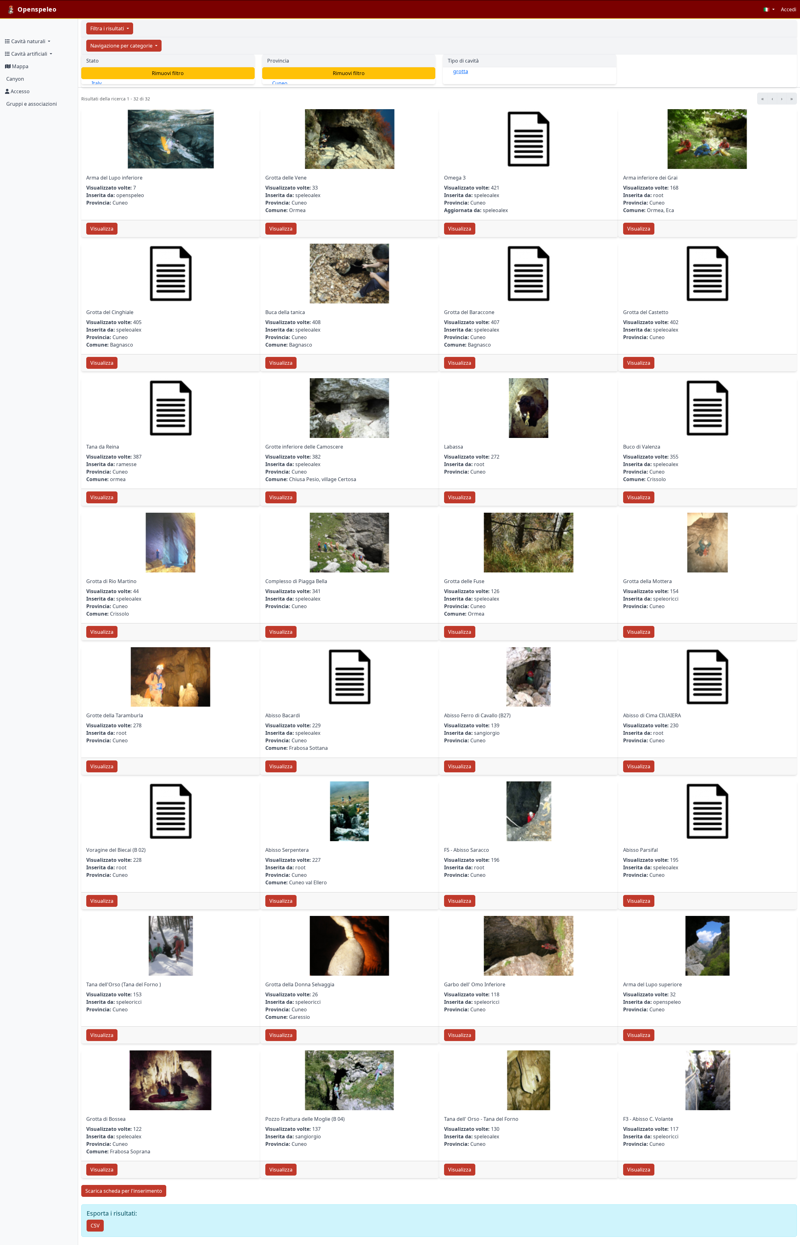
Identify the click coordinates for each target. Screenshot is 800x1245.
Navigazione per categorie (122, 45)
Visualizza (101, 228)
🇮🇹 (767, 9)
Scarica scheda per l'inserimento (123, 1190)
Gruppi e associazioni (31, 103)
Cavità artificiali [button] (29, 53)
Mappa (19, 66)
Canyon (14, 78)
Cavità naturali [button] (28, 41)
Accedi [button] (788, 9)
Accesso (19, 91)
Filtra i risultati (107, 28)
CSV (95, 1225)
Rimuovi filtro (168, 73)
